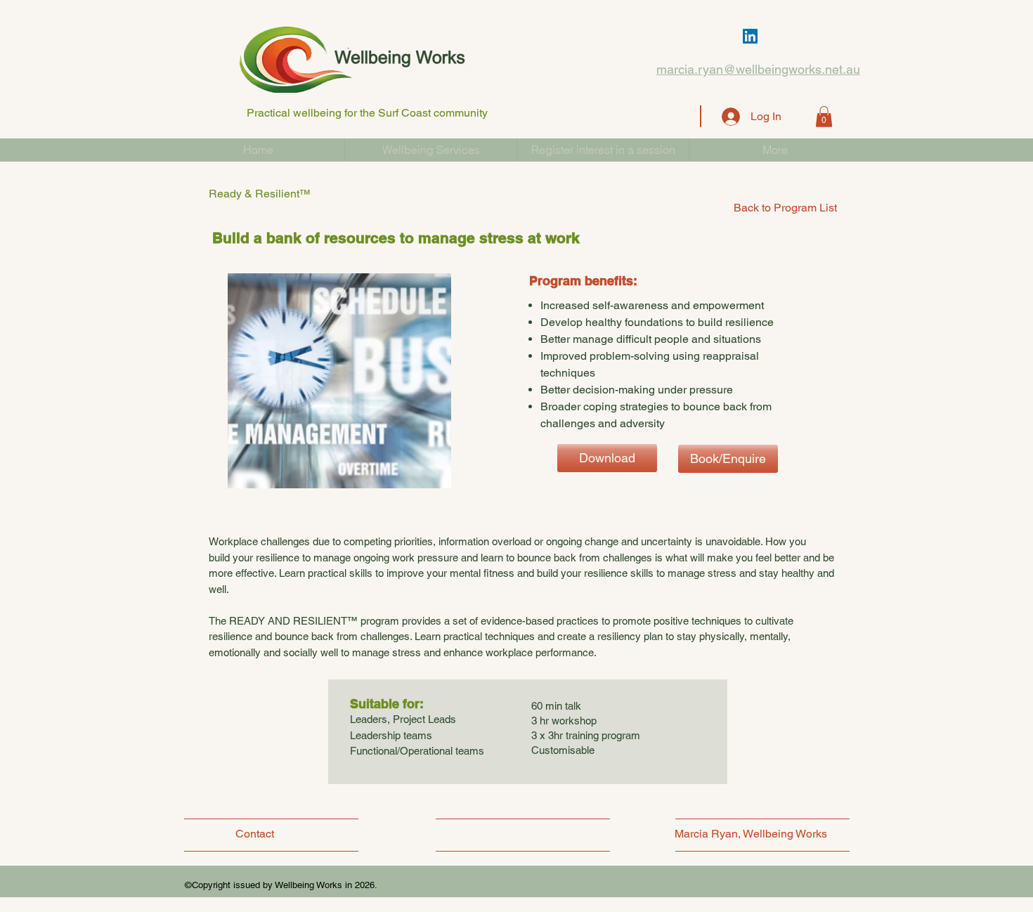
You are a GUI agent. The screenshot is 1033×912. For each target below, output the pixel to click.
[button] (824, 116)
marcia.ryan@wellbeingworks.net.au (758, 69)
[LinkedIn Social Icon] (750, 36)
